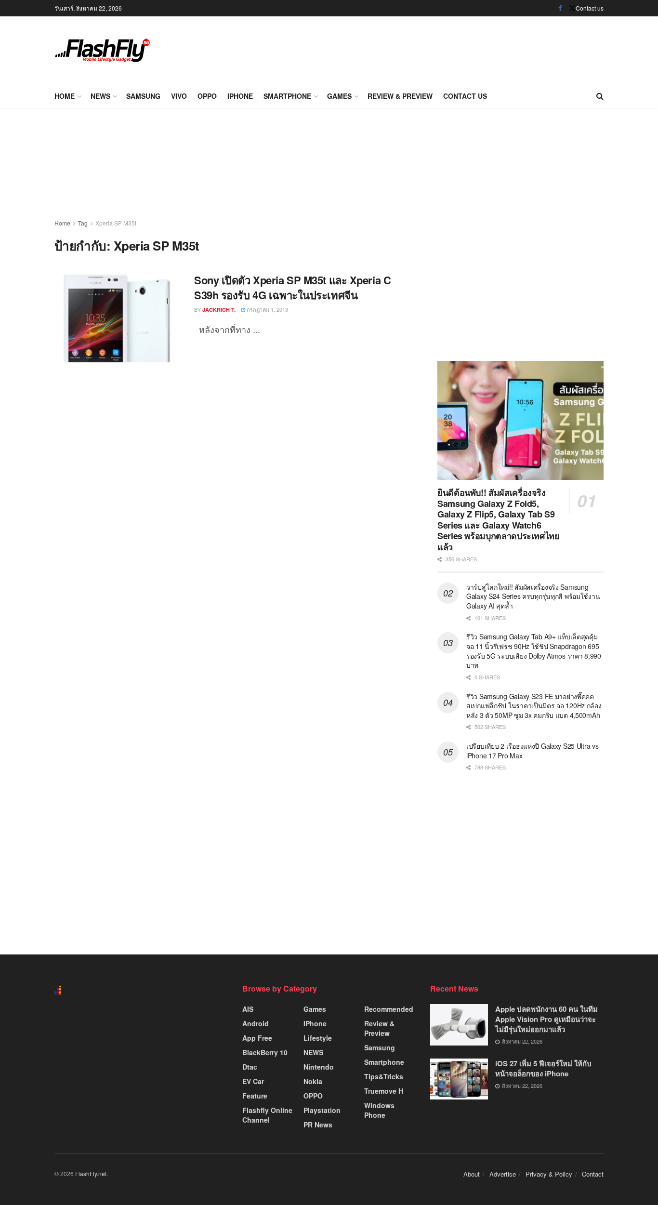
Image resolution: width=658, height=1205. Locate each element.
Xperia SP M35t (115, 223)
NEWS (100, 96)
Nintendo (318, 1067)
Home (64, 96)
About (471, 1174)
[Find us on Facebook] (560, 8)
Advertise (502, 1174)
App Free (257, 1038)
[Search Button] (600, 96)
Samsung (143, 96)
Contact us (590, 8)
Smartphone (287, 96)
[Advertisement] (428, 48)
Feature (254, 1095)
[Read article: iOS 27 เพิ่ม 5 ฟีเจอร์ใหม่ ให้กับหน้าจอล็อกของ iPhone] (459, 1079)
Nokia (312, 1081)
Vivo (179, 96)
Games (339, 96)
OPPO (207, 96)
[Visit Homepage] (102, 50)
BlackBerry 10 (265, 1052)
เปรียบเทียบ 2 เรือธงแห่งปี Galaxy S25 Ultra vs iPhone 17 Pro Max (532, 750)
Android (255, 1023)
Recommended (388, 1009)
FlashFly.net (90, 1173)
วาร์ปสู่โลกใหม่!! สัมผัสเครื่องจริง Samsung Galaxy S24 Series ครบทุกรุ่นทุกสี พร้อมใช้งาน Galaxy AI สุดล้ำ (533, 596)
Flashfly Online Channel (267, 1115)
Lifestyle (317, 1038)
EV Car (253, 1081)
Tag (83, 223)
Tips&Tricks (383, 1076)
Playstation (322, 1110)
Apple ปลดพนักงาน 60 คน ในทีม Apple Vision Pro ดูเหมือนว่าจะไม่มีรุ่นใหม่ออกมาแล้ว (546, 1019)
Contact (593, 1174)
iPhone (240, 96)
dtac (249, 1067)
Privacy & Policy (549, 1174)
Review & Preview (400, 96)
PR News (317, 1124)
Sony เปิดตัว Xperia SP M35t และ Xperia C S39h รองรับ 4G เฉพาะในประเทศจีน (292, 287)
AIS (247, 1009)
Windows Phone (379, 1110)
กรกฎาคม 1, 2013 (266, 309)
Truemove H (383, 1091)
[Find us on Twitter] (572, 8)
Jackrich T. (219, 309)
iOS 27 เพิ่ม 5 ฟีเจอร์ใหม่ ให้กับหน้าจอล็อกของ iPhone (543, 1068)
